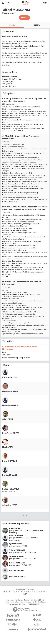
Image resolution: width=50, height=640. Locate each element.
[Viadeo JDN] (37, 624)
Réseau (37, 25)
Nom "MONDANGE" (16, 570)
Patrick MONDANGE (17, 563)
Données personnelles (11, 602)
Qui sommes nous (11, 600)
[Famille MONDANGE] (5, 577)
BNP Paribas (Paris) (8, 491)
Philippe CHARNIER (10, 489)
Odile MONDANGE (16, 535)
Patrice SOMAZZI (9, 475)
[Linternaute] (13, 620)
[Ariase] (13, 629)
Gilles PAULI (7, 419)
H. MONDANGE (15, 528)
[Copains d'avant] (13, 624)
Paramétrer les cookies (27, 602)
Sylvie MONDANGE (16, 544)
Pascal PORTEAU (9, 461)
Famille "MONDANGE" (17, 577)
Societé (42, 600)
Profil (12, 25)
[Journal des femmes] (13, 615)
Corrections (22, 604)
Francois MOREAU (10, 391)
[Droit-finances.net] (37, 619)
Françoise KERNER (10, 405)
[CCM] (37, 615)
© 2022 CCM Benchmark (34, 604)
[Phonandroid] (37, 629)
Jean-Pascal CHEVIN (10, 433)
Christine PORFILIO (10, 377)
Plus (25, 515)
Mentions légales (40, 602)
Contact (20, 600)
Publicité (26, 600)
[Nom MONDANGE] (5, 570)
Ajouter (25, 17)
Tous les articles (12, 604)
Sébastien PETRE (9, 505)
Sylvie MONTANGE (16, 556)
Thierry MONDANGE (17, 550)
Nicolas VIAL (7, 447)
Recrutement (35, 600)
